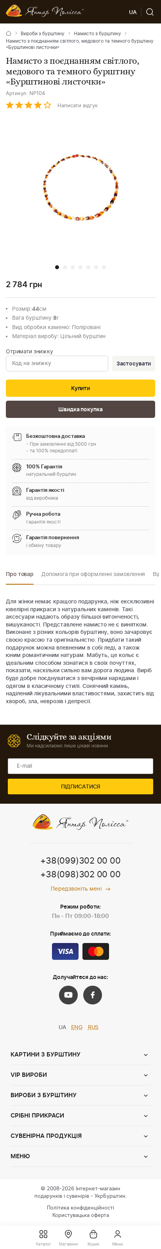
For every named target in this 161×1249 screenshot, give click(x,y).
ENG (76, 1027)
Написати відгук (77, 105)
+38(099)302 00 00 (80, 861)
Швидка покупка (80, 409)
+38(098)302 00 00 (80, 874)
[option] (20, 577)
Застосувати (133, 364)
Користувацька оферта (80, 1215)
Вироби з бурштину (42, 33)
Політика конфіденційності (80, 1208)
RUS (93, 1027)
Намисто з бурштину (97, 33)
